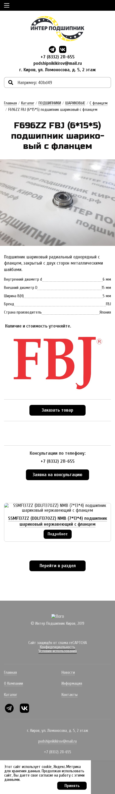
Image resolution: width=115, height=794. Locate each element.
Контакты (70, 694)
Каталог (27, 103)
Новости (68, 672)
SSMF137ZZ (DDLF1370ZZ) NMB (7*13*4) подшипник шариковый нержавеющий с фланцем (57, 521)
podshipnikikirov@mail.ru (57, 63)
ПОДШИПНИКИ (50, 103)
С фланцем (99, 103)
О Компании (13, 683)
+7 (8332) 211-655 (58, 57)
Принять (72, 785)
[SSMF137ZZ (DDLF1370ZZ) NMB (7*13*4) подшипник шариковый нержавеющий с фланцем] (57, 508)
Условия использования (58, 651)
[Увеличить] (57, 202)
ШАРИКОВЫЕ (75, 103)
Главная (10, 103)
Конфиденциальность (57, 647)
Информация (72, 683)
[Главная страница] (57, 28)
